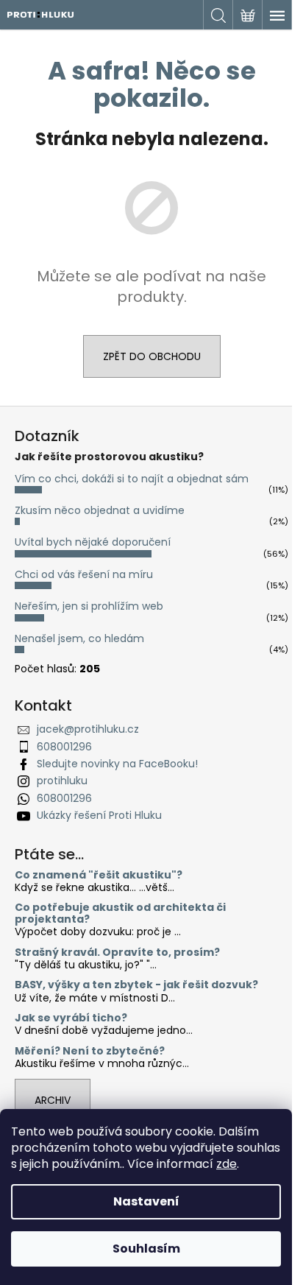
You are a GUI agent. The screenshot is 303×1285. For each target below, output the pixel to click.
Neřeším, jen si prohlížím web (89, 606)
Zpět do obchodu (152, 356)
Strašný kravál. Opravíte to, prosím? (117, 952)
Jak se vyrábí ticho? (71, 1018)
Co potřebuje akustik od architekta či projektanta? (120, 913)
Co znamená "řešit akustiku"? (98, 875)
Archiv (53, 1100)
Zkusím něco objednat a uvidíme (100, 510)
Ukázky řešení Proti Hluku (99, 815)
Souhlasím (146, 1248)
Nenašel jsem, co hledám (79, 638)
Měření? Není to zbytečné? (90, 1051)
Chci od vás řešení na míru (84, 574)
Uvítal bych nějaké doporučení (93, 542)
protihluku (62, 780)
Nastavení (146, 1201)
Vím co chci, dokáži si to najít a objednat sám (132, 478)
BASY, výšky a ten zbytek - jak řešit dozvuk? (136, 984)
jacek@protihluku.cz (88, 729)
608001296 (64, 746)
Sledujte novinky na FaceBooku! (117, 763)
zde (226, 1163)
